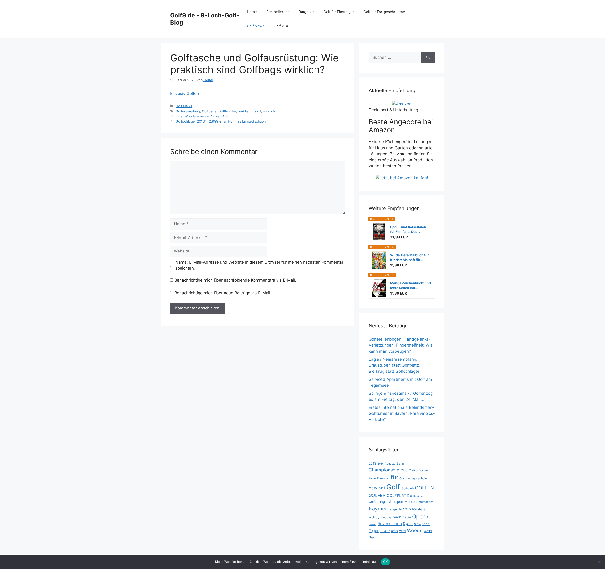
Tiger (374, 530)
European (383, 478)
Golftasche (227, 111)
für (394, 477)
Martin (405, 509)
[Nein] (599, 562)
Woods (415, 530)
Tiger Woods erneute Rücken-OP (202, 116)
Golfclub (407, 488)
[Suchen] (428, 57)
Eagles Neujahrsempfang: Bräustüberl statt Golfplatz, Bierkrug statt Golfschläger (394, 365)
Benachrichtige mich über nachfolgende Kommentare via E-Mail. (235, 280)
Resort (372, 524)
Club (404, 470)
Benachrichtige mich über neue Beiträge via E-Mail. (222, 293)
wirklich (269, 111)
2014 (380, 463)
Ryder (408, 524)
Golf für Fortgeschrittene (384, 11)
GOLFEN (424, 488)
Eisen (372, 478)
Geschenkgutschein (413, 478)
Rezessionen (390, 523)
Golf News (255, 26)
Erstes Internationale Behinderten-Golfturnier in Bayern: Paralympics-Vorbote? (402, 413)
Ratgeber (306, 11)
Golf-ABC (282, 26)
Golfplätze (416, 496)
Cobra (413, 470)
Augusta (390, 463)
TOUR (385, 531)
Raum (431, 517)
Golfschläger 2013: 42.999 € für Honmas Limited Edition (221, 121)
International (426, 502)
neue (406, 517)
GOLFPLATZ (398, 495)
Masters (419, 509)
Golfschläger (378, 502)
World (428, 531)
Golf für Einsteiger (339, 11)
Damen (423, 470)
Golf (393, 487)
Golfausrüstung (188, 111)
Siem (417, 524)
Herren (411, 501)
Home (252, 11)
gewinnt (377, 487)
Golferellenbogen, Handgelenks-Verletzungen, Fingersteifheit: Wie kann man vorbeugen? (401, 345)
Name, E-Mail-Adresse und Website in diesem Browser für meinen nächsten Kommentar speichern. (259, 265)
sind (258, 111)
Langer (393, 509)
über (371, 537)
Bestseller (274, 11)
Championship (384, 470)
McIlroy (374, 517)
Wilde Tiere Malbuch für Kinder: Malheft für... (409, 257)
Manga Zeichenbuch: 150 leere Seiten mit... (410, 285)
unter (394, 531)
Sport (426, 524)
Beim (400, 463)
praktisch (245, 111)
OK (385, 562)
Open (419, 516)
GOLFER (377, 495)
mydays (386, 517)
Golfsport (396, 502)
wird (402, 531)
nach (397, 517)
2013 (372, 463)
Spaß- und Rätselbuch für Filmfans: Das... (408, 229)
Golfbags (209, 111)
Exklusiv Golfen (184, 93)
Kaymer (378, 508)
